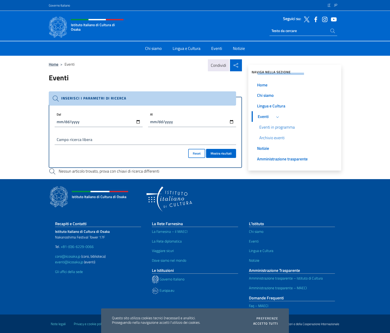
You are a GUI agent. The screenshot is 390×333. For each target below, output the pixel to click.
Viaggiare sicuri (163, 250)
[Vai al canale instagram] (323, 19)
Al (151, 114)
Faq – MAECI (258, 305)
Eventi (254, 241)
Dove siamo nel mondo (169, 260)
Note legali (58, 323)
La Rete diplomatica (167, 241)
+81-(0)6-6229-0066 (78, 246)
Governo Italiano (59, 5)
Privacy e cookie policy (89, 323)
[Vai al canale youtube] (332, 19)
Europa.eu (166, 290)
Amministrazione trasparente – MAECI (278, 288)
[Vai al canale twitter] (305, 19)
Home (53, 64)
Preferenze (267, 318)
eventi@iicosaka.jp (69, 262)
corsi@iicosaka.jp (67, 256)
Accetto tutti (265, 323)
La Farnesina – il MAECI (170, 231)
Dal (59, 114)
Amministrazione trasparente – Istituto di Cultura (286, 278)
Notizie (254, 260)
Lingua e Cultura (261, 250)
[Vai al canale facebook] (314, 19)
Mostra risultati (221, 153)
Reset (197, 153)
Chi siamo (256, 231)
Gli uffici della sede (69, 271)
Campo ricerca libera (74, 139)
